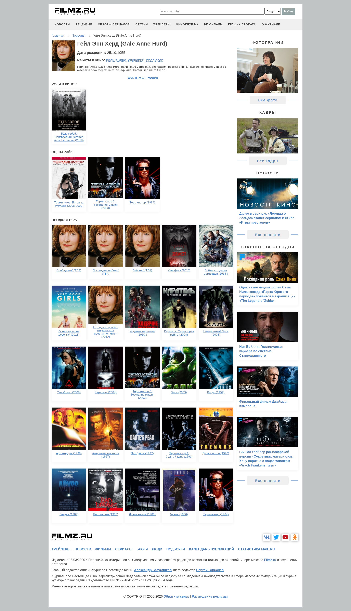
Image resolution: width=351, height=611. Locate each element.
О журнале (271, 24)
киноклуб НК (187, 24)
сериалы (123, 549)
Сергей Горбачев (210, 570)
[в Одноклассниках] (294, 537)
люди (157, 549)
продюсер (154, 60)
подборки (175, 549)
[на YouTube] (285, 537)
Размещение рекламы (210, 596)
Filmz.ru (270, 560)
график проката (242, 24)
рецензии (84, 24)
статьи (141, 24)
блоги (142, 549)
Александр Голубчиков (153, 570)
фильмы (103, 549)
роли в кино (116, 60)
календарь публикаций (211, 549)
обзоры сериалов (114, 24)
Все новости (268, 235)
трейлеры (162, 24)
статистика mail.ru (256, 549)
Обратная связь (176, 596)
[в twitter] (276, 537)
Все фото (267, 100)
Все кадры (267, 161)
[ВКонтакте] (266, 537)
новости (62, 24)
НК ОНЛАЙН (213, 24)
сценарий (136, 60)
